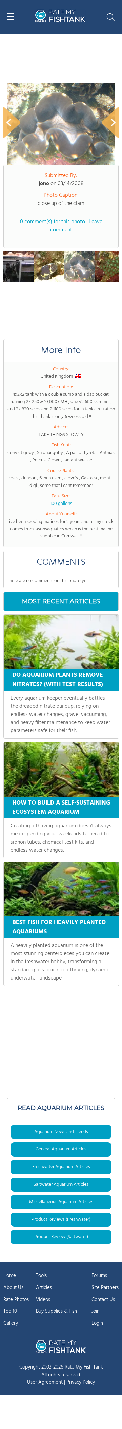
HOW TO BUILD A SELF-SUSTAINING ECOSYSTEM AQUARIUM (61, 807)
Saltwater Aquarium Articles (61, 1184)
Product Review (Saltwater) (61, 1237)
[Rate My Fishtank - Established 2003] (61, 1346)
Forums (99, 1276)
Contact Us (103, 1299)
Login (97, 1323)
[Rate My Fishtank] (60, 21)
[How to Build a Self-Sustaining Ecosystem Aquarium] (61, 769)
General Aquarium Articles (61, 1149)
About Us (13, 1288)
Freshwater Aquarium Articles (61, 1167)
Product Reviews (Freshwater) (61, 1219)
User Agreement (45, 1382)
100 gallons (61, 504)
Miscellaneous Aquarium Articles (61, 1202)
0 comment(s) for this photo (52, 221)
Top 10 (10, 1311)
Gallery (10, 1323)
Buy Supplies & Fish (56, 1311)
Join (96, 1311)
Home (9, 1276)
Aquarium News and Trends (61, 1132)
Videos (43, 1299)
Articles (44, 1288)
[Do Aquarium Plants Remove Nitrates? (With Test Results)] (61, 642)
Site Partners (105, 1288)
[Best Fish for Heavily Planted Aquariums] (61, 889)
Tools (41, 1276)
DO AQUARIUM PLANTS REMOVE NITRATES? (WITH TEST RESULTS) (57, 680)
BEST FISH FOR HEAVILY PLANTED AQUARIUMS (59, 927)
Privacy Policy (80, 1382)
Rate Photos (16, 1299)
